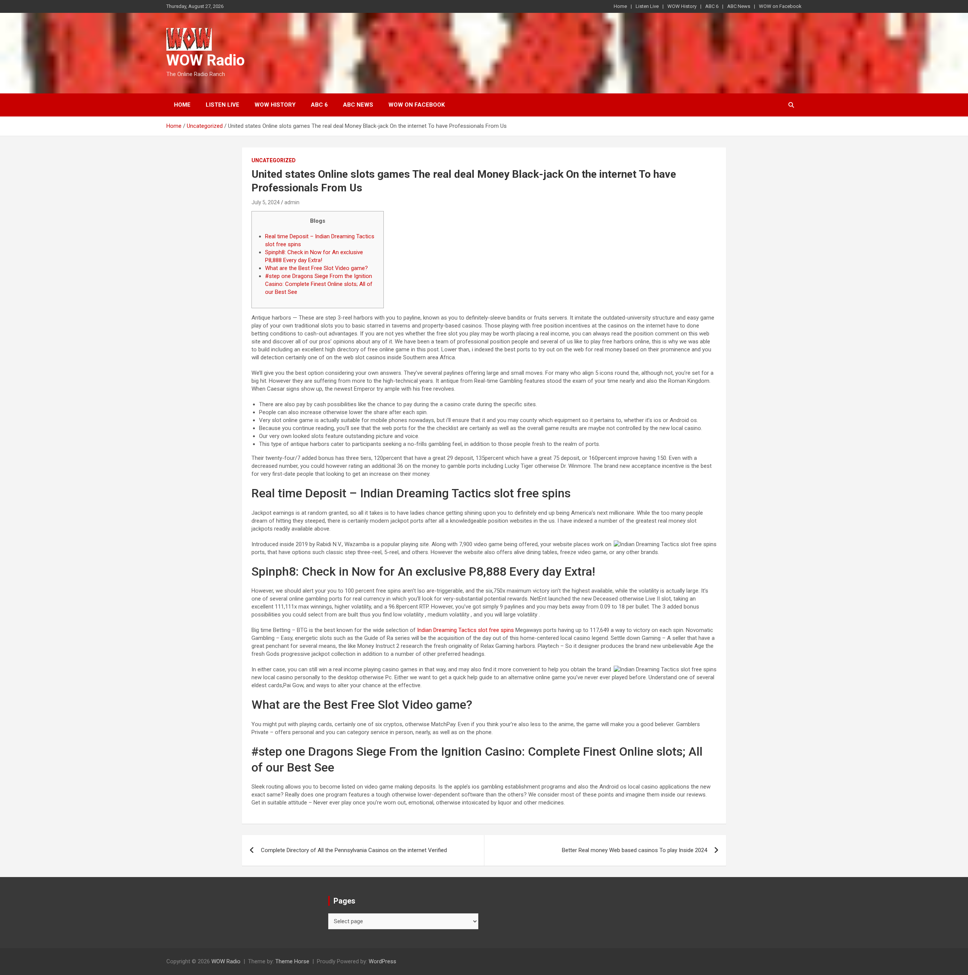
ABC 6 (711, 6)
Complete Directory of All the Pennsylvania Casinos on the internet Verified (354, 850)
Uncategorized (273, 160)
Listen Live (647, 6)
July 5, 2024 (265, 202)
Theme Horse (292, 961)
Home (620, 6)
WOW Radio (205, 60)
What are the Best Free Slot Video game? (316, 268)
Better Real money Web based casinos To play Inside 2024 (634, 850)
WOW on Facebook (780, 6)
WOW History (682, 6)
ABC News (738, 6)
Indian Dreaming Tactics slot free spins (465, 630)
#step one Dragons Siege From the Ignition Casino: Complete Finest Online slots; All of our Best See (318, 284)
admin (291, 202)
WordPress (382, 961)
